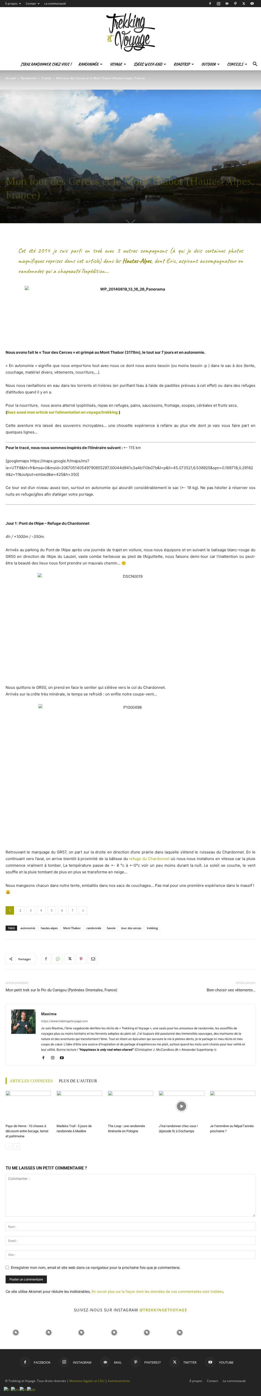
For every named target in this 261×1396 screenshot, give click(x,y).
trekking (152, 928)
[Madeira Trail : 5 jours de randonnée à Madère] (79, 1106)
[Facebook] (210, 3)
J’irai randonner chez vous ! (46, 64)
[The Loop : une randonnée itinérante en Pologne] (130, 1106)
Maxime (49, 1013)
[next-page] (17, 1146)
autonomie (27, 928)
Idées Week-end (148, 64)
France (46, 78)
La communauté (55, 3)
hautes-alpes (49, 928)
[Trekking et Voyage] (130, 32)
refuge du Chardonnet (149, 858)
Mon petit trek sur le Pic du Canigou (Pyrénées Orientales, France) (61, 990)
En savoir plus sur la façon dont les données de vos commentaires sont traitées (157, 1291)
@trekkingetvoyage (163, 1309)
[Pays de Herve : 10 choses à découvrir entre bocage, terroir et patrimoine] (28, 1106)
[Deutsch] (31, 1389)
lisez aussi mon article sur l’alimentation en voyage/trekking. (63, 412)
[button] (255, 64)
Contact (31, 3)
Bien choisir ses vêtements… (231, 990)
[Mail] (227, 3)
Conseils (235, 64)
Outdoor (208, 64)
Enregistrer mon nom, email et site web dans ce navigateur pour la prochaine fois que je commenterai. (95, 1267)
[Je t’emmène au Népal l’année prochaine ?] (232, 1106)
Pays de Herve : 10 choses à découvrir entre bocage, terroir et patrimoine (27, 1131)
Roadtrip (182, 64)
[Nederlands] (23, 1389)
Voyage (116, 64)
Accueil (11, 78)
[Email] (93, 959)
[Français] (7, 1389)
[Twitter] (243, 3)
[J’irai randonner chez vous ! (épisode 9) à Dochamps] (181, 1106)
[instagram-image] (16, 1332)
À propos (11, 3)
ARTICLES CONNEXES (31, 1081)
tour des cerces (131, 928)
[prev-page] (9, 1146)
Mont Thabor (72, 928)
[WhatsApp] (58, 959)
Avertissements (119, 1381)
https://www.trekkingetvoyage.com (64, 1021)
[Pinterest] (235, 3)
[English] (15, 1389)
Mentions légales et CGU (87, 1381)
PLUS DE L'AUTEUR (78, 1081)
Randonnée (88, 64)
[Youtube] (252, 3)
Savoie (111, 928)
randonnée (93, 928)
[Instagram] (218, 3)
